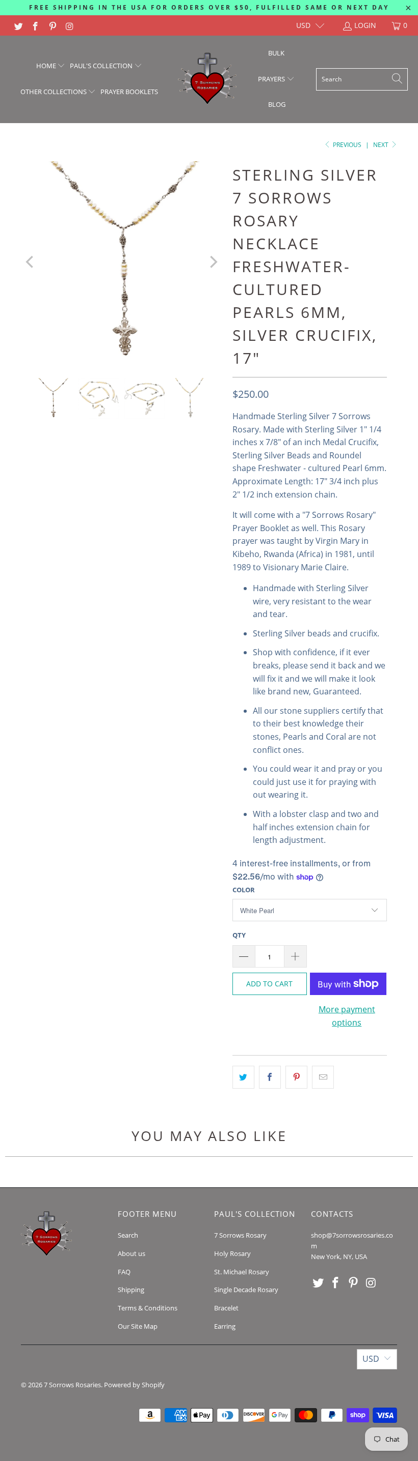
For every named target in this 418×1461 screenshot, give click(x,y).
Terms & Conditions (147, 1307)
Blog (276, 104)
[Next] (212, 261)
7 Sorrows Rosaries (72, 1384)
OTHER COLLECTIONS (54, 91)
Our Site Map (138, 1326)
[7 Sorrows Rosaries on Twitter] (18, 25)
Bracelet (226, 1307)
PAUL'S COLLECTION (102, 65)
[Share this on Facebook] (270, 1077)
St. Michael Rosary (241, 1271)
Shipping (131, 1289)
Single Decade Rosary (246, 1289)
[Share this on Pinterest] (296, 1077)
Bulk (276, 52)
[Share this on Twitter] (243, 1077)
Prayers (272, 78)
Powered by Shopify (134, 1384)
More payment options (347, 1016)
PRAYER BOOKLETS (129, 91)
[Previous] (30, 261)
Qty (239, 935)
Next (381, 144)
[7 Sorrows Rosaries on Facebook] (35, 25)
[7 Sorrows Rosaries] (207, 79)
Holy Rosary (232, 1253)
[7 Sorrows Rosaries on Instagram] (69, 25)
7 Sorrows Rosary (240, 1235)
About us (131, 1253)
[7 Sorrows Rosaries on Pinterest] (52, 25)
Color (243, 889)
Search (128, 1235)
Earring (225, 1326)
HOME (47, 65)
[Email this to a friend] (323, 1077)
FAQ (124, 1271)
